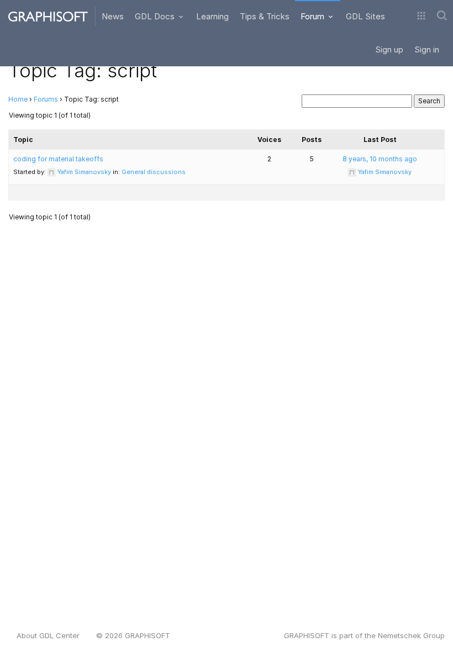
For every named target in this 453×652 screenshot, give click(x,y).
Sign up (389, 49)
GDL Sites (365, 16)
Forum (313, 16)
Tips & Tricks (264, 16)
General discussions (154, 172)
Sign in (426, 49)
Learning (212, 16)
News (113, 16)
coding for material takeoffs (58, 159)
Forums (46, 99)
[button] (421, 16)
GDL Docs (156, 16)
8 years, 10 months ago (380, 159)
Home (18, 99)
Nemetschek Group (411, 635)
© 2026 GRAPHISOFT (133, 635)
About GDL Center (48, 635)
